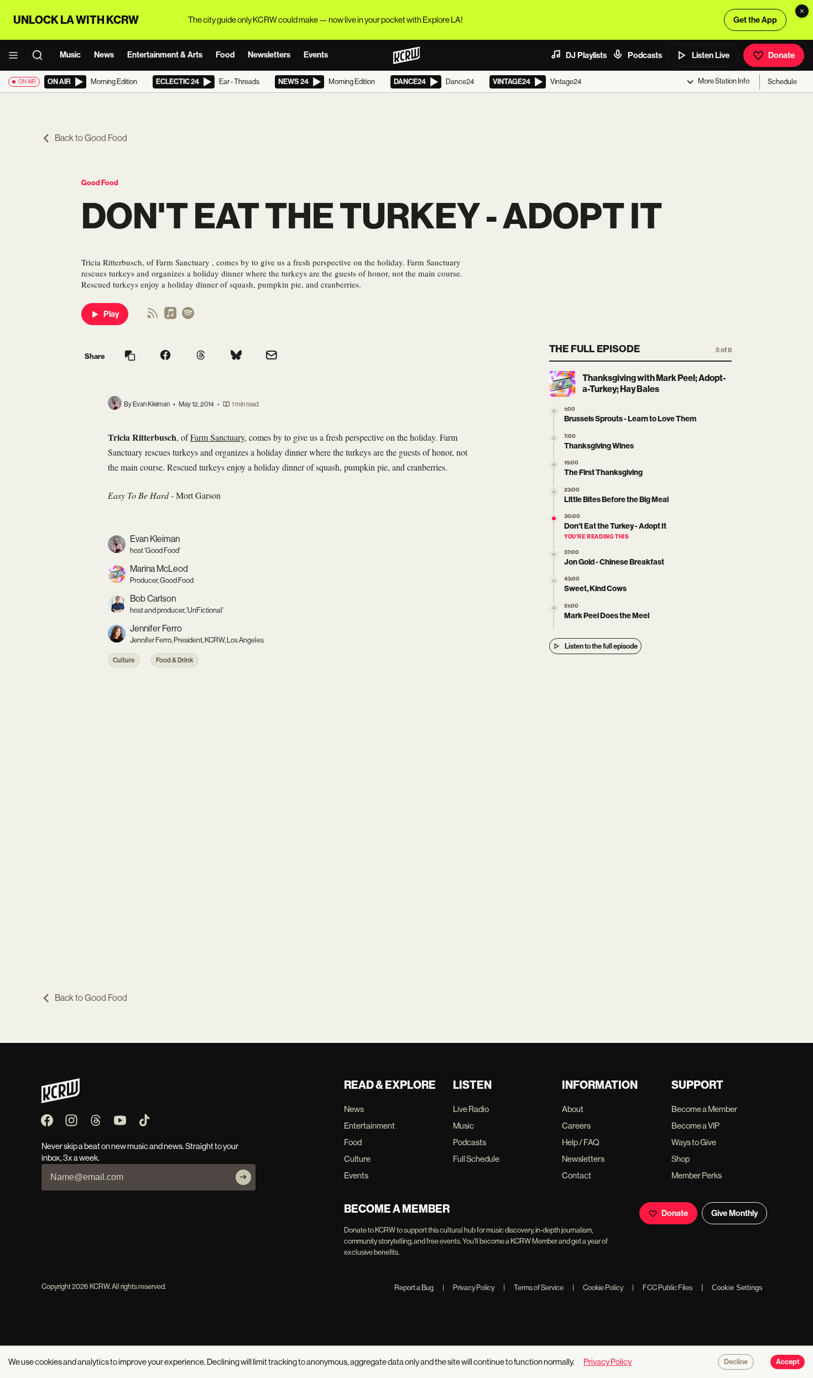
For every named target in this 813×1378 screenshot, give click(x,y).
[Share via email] (271, 356)
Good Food (99, 183)
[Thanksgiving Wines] (554, 438)
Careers (576, 1125)
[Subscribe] (243, 1177)
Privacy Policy (468, 1287)
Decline (736, 1362)
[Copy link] (130, 356)
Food (225, 55)
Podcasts (645, 55)
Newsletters (269, 55)
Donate (781, 55)
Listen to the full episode (601, 646)
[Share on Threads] (200, 356)
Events (316, 55)
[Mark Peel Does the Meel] (554, 608)
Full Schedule (476, 1158)
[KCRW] (60, 1100)
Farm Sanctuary (217, 437)
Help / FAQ (581, 1142)
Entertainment (369, 1125)
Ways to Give (693, 1142)
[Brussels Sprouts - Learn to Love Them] (554, 411)
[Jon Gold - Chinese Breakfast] (554, 554)
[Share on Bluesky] (236, 356)
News (104, 55)
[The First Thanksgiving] (554, 465)
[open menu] (16, 55)
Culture (124, 660)
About (572, 1109)
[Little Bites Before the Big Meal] (554, 492)
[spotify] (188, 316)
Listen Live (710, 55)
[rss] (152, 316)
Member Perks (696, 1175)
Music (70, 55)
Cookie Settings (737, 1287)
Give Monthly (734, 1213)
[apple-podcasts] (170, 316)
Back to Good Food (91, 138)
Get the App (755, 20)
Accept (787, 1362)
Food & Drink (175, 660)
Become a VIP (695, 1125)
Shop (680, 1158)
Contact (576, 1175)
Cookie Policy (597, 1287)
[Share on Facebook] (165, 356)
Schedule (782, 81)
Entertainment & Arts (164, 55)
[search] (41, 55)
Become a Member (704, 1109)
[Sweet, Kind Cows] (554, 581)
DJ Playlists (586, 55)
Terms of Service (533, 1287)
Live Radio (471, 1109)
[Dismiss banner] (802, 11)
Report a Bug (414, 1287)
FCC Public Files (662, 1287)
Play (111, 314)
